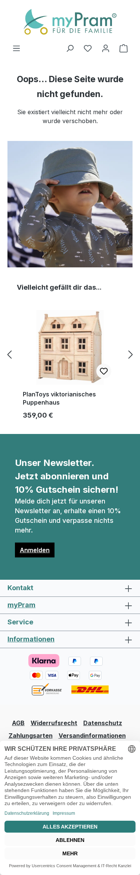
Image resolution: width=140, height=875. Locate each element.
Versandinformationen (92, 735)
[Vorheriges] (9, 354)
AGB (18, 723)
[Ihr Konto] (106, 48)
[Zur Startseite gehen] (70, 22)
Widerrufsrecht (54, 723)
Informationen (31, 639)
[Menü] (16, 48)
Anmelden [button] (35, 550)
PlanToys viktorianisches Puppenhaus (59, 398)
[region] (70, 354)
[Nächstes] (130, 354)
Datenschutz (102, 723)
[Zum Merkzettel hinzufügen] (103, 371)
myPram (21, 605)
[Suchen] (70, 48)
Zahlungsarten (31, 735)
